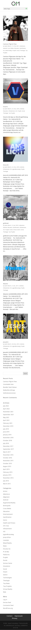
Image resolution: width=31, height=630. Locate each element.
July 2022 (6, 406)
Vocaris (5, 107)
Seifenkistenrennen (9, 393)
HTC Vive (6, 526)
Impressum (19, 616)
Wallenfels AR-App (9, 390)
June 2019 (6, 432)
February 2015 (7, 472)
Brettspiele (6, 505)
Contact (9, 616)
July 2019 (6, 429)
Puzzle (11, 229)
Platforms (6, 554)
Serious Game (16, 229)
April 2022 (6, 409)
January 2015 (7, 475)
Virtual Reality (7, 589)
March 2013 (7, 484)
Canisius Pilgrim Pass (10, 44)
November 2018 (8, 437)
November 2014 (8, 478)
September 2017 (8, 449)
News (5, 546)
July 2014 (6, 481)
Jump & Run (7, 537)
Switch (5, 575)
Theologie (22, 50)
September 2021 (8, 414)
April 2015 (6, 469)
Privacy (14, 618)
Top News (6, 583)
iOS (4, 50)
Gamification (23, 48)
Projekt (14, 50)
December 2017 (8, 446)
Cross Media (10, 48)
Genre (5, 520)
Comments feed (8, 605)
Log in (5, 599)
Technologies (7, 577)
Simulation (6, 566)
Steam (5, 572)
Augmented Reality (9, 503)
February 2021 (7, 423)
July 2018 (6, 443)
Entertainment (8, 514)
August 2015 (7, 466)
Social (18, 50)
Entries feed (7, 602)
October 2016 (7, 458)
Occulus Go (6, 549)
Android (5, 48)
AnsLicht (6, 165)
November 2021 (8, 412)
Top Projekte (12, 113)
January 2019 (7, 435)
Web (4, 592)
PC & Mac (6, 552)
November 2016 (8, 455)
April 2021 (6, 420)
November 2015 (8, 460)
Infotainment (12, 111)
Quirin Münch (8, 46)
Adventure (22, 46)
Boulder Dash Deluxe (10, 387)
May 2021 (6, 417)
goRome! (6, 223)
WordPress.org (8, 608)
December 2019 (8, 426)
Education (16, 48)
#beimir (5, 284)
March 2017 (7, 452)
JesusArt (5, 342)
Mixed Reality (8, 50)
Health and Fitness (9, 523)
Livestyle (6, 540)
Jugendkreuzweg (16, 169)
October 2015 (7, 463)
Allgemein (6, 497)
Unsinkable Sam (8, 384)
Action (5, 491)
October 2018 (7, 440)
